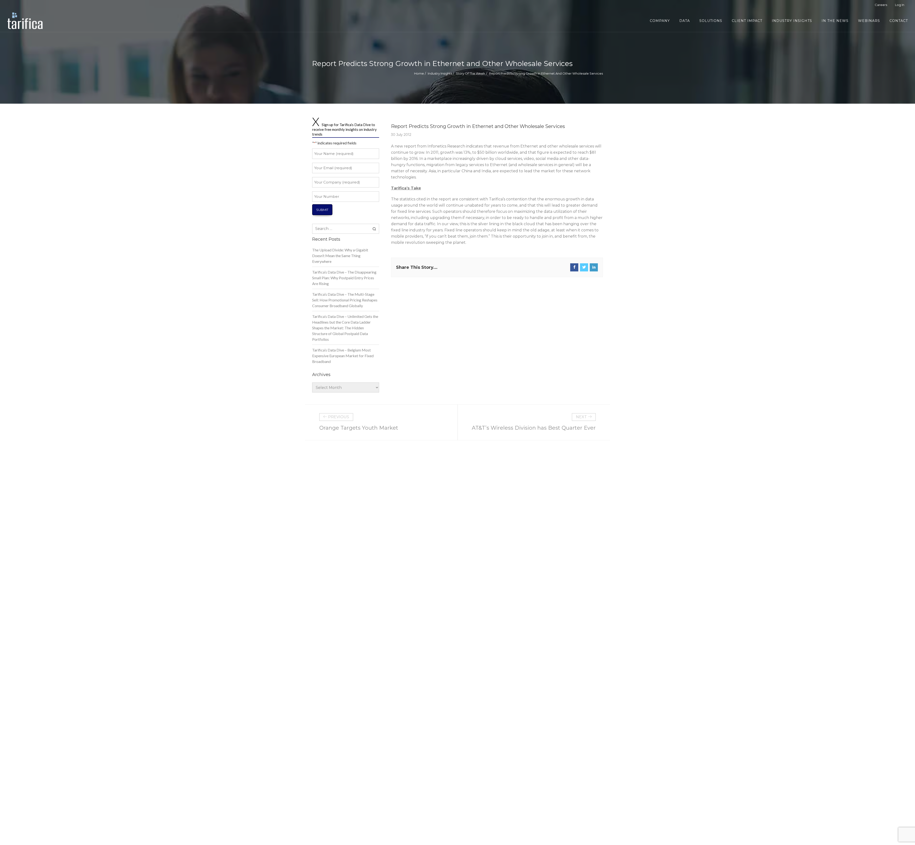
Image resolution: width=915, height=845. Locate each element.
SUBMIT (322, 210)
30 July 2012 (401, 134)
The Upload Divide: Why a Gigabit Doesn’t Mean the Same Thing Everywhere (340, 256)
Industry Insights (440, 73)
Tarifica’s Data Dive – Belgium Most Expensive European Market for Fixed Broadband (343, 356)
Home (419, 73)
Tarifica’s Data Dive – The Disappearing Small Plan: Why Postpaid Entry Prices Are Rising (344, 278)
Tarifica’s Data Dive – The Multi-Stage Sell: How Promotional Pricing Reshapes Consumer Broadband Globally (344, 300)
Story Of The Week (470, 73)
